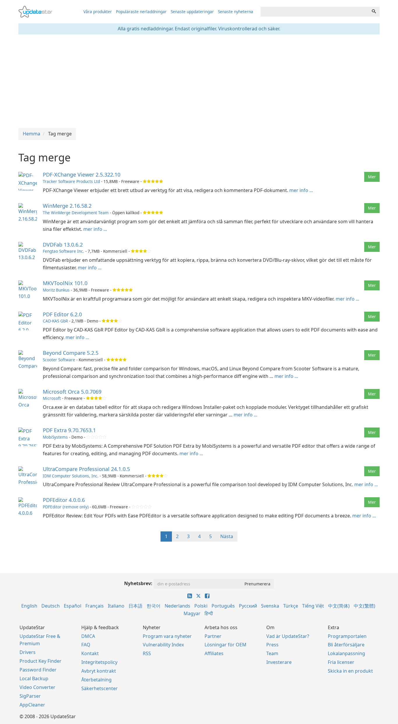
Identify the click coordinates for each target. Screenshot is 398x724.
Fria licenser (341, 662)
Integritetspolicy (99, 662)
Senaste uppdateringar (192, 11)
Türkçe (290, 606)
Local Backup (34, 678)
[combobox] (314, 12)
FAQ (85, 644)
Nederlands (177, 606)
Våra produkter (97, 11)
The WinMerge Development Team (76, 212)
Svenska (270, 606)
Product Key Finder (40, 661)
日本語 (135, 606)
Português (223, 606)
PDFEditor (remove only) (66, 507)
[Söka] (374, 12)
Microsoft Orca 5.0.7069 (72, 391)
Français (94, 606)
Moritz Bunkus (56, 290)
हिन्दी (209, 613)
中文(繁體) (364, 606)
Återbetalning (96, 679)
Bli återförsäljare (346, 644)
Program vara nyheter (167, 636)
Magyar (192, 613)
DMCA (88, 636)
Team (272, 653)
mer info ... (301, 190)
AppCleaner (32, 705)
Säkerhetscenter (99, 688)
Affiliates (214, 653)
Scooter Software (59, 359)
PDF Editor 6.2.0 (62, 314)
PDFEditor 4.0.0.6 (64, 499)
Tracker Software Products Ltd (71, 181)
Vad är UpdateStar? (287, 636)
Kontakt (90, 653)
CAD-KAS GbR (55, 321)
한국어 (154, 606)
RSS (147, 653)
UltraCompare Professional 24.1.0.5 (86, 468)
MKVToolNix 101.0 (65, 283)
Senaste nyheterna (235, 11)
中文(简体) (339, 606)
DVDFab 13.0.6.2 (63, 244)
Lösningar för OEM (225, 644)
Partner (213, 636)
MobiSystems (55, 437)
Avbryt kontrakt (98, 671)
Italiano (116, 606)
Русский (248, 606)
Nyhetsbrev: (138, 583)
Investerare (279, 662)
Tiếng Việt (313, 606)
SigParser (30, 696)
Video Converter (37, 687)
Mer (372, 176)
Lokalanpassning (346, 653)
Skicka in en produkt (350, 671)
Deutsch (50, 606)
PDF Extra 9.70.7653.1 (69, 430)
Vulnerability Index (163, 644)
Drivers (28, 652)
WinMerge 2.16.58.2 (67, 205)
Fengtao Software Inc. (63, 251)
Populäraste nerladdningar (141, 11)
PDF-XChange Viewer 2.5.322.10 (81, 174)
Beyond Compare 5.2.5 (70, 352)
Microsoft (52, 398)
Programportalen (347, 636)
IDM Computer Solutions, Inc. (70, 476)
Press (272, 644)
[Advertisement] (199, 81)
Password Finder (38, 670)
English (29, 606)
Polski (200, 606)
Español (72, 606)
